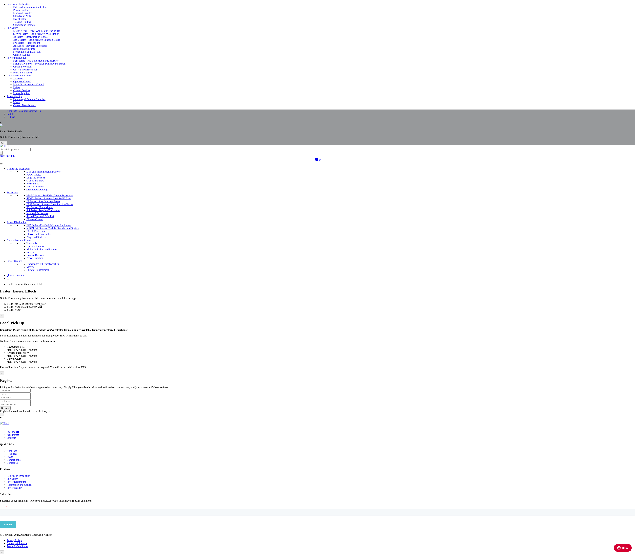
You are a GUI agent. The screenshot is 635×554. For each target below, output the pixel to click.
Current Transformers (24, 105)
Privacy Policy (14, 540)
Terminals (18, 78)
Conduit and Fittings (24, 24)
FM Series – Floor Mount (26, 42)
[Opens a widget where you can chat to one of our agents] (623, 548)
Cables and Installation (18, 4)
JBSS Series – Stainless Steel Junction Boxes (36, 39)
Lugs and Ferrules (22, 13)
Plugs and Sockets (22, 72)
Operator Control (22, 81)
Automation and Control (19, 75)
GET (3, 143)
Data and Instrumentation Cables (30, 7)
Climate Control (21, 54)
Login (10, 113)
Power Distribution (16, 57)
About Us (12, 111)
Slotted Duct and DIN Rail (27, 51)
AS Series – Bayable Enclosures (30, 45)
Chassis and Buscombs (25, 69)
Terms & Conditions (17, 546)
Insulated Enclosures (24, 48)
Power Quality (14, 96)
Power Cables (20, 10)
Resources (23, 111)
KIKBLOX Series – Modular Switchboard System (39, 63)
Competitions (14, 459)
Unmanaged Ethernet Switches (29, 99)
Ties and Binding (22, 22)
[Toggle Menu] (1, 163)
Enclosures (12, 27)
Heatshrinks (19, 19)
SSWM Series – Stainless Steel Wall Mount (36, 33)
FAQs (10, 456)
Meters (16, 102)
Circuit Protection (22, 66)
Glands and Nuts (22, 16)
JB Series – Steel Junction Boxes (30, 36)
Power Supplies (21, 93)
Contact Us (35, 111)
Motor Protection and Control (28, 84)
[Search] (1, 153)
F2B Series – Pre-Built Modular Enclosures (36, 60)
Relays (16, 87)
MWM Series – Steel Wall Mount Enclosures (36, 30)
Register (11, 116)
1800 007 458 (7, 156)
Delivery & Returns (17, 543)
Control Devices (21, 90)
